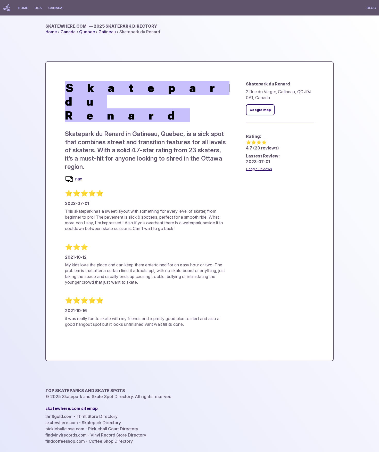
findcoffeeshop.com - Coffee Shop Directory (89, 441)
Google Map (260, 110)
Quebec (87, 31)
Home (23, 8)
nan (78, 178)
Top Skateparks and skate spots (85, 390)
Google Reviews (259, 169)
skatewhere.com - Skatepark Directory (83, 422)
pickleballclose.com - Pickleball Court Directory (91, 428)
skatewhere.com (101, 26)
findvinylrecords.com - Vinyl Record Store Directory (95, 435)
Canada (55, 8)
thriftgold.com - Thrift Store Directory (81, 416)
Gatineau (107, 31)
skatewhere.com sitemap (71, 408)
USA (38, 8)
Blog (371, 8)
